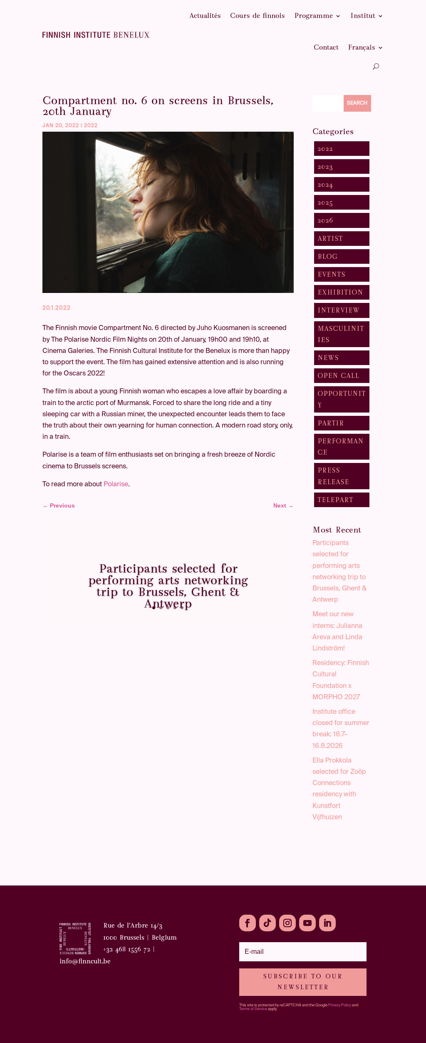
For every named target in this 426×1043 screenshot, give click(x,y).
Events (331, 274)
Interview (338, 310)
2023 (325, 166)
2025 (325, 202)
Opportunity (341, 399)
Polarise (116, 484)
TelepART (335, 500)
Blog (327, 256)
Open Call (338, 376)
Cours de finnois (257, 16)
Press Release (333, 475)
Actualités (205, 16)
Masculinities (340, 334)
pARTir (330, 423)
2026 (325, 220)
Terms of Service (253, 1009)
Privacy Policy (339, 1005)
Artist (330, 239)
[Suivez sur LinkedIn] (327, 923)
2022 (91, 125)
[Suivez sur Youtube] (307, 923)
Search (357, 103)
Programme (313, 16)
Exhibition (340, 292)
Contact (326, 47)
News (328, 358)
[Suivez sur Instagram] (287, 923)
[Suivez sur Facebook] (247, 923)
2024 (325, 184)
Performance (340, 446)
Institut (362, 16)
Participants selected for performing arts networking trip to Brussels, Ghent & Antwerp (168, 585)
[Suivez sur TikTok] (267, 923)
